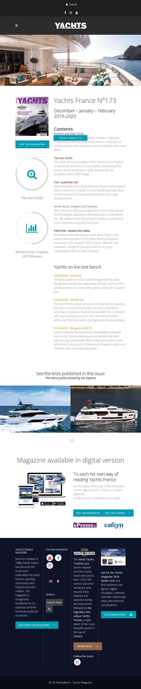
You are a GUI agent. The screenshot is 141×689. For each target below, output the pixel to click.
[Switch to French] (57, 581)
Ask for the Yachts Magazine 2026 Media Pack (112, 576)
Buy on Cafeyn (115, 513)
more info (84, 646)
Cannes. (78, 636)
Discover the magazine (34, 625)
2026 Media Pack (114, 614)
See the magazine (32, 144)
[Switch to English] (50, 581)
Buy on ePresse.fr (88, 513)
